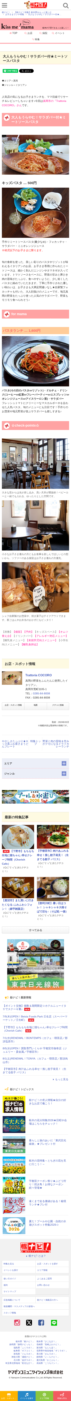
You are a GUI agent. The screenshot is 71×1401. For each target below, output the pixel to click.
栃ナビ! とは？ (37, 1255)
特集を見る (62, 1398)
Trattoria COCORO (38, 675)
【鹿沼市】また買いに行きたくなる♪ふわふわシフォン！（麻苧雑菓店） (18, 904)
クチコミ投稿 (58, 705)
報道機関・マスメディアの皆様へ (19, 1306)
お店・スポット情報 (13, 705)
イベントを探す (26, 1398)
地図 (35, 705)
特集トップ (35, 742)
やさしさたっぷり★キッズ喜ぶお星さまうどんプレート (15, 744)
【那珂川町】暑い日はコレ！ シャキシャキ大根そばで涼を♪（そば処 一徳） (52, 907)
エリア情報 (44, 1398)
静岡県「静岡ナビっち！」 (21, 1344)
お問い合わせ (43, 1285)
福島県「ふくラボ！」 (24, 1348)
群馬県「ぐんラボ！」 (24, 1354)
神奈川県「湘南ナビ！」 (23, 1357)
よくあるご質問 (44, 1278)
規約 (6, 1285)
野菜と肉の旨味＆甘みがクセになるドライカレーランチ (56, 744)
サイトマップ (10, 1291)
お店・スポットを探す (9, 1398)
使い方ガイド (10, 1278)
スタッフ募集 (10, 1313)
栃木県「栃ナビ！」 (25, 1341)
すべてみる (35, 930)
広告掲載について (12, 1300)
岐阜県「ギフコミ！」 (24, 1351)
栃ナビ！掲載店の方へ (47, 1300)
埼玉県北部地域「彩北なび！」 (19, 1363)
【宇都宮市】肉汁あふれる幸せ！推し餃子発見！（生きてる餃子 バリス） (53, 855)
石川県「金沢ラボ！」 (24, 1360)
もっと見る (61, 1079)
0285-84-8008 (41, 693)
